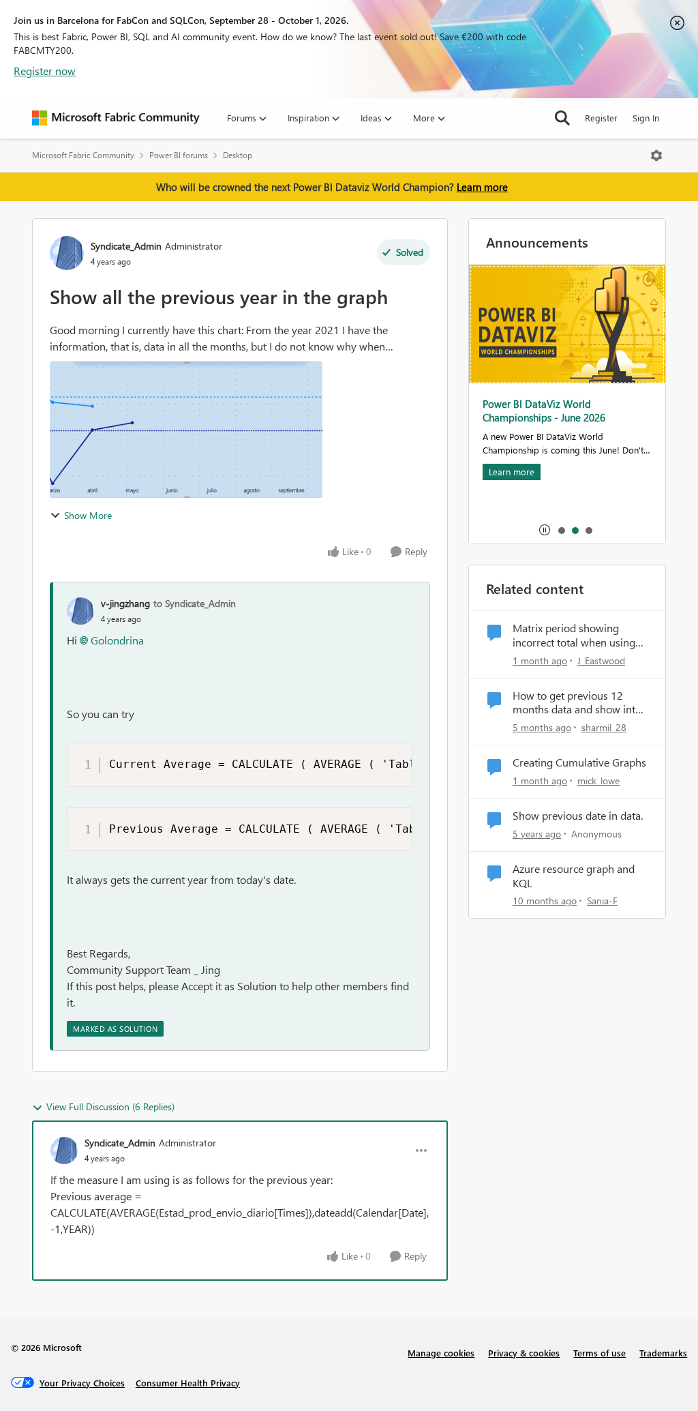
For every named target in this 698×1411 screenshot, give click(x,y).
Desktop (237, 155)
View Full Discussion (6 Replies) (110, 1106)
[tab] (561, 530)
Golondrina (117, 640)
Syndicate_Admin (126, 245)
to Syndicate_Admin (194, 603)
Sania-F (602, 900)
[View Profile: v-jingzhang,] (80, 611)
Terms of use (599, 1352)
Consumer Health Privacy (188, 1382)
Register (601, 117)
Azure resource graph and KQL (574, 876)
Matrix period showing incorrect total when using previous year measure (574, 635)
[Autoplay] (545, 530)
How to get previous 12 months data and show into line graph (577, 703)
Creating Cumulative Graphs (579, 762)
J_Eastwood (601, 660)
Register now (45, 70)
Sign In (646, 117)
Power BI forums (178, 155)
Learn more (482, 187)
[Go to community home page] (116, 117)
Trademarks (663, 1352)
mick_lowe (598, 780)
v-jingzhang (125, 603)
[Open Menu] (656, 155)
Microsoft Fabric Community (83, 155)
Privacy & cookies (524, 1352)
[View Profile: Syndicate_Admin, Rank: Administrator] (67, 253)
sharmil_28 (603, 727)
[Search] (562, 118)
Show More (88, 515)
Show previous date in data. (578, 815)
